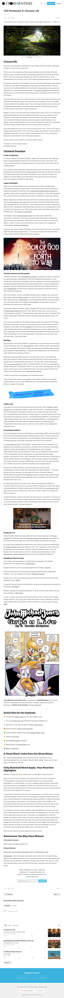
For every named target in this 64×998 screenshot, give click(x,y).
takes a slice (19, 717)
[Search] (41, 3)
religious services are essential (37, 538)
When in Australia (12, 748)
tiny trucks (15, 737)
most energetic (21, 744)
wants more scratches (25, 729)
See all (7, 962)
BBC (5, 604)
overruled (27, 346)
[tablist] (10, 905)
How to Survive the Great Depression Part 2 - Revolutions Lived (26, 852)
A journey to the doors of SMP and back (14, 932)
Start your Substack (28, 990)
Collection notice (42, 987)
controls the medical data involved (42, 191)
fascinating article (12, 444)
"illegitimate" (23, 300)
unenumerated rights (24, 216)
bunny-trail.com (35, 705)
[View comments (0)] (8, 18)
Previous (9, 894)
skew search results (13, 311)
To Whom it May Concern (13, 952)
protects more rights (20, 202)
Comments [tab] (7, 905)
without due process (34, 371)
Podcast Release (9, 848)
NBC (18, 580)
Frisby (12, 944)
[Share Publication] (44, 3)
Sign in (59, 3)
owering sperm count (13, 547)
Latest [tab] (9, 925)
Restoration (29, 57)
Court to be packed (31, 302)
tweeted (28, 327)
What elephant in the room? (11, 943)
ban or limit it (10, 166)
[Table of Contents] (2, 499)
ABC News (19, 593)
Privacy (31, 987)
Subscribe (51, 3)
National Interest (38, 574)
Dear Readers (7, 954)
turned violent (31, 172)
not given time (16, 364)
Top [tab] (5, 925)
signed (24, 375)
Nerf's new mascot (36, 725)
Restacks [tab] (14, 905)
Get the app (40, 990)
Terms (36, 987)
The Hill (47, 568)
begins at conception (24, 212)
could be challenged (21, 225)
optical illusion (15, 741)
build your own (18, 721)
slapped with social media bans (15, 554)
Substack (24, 994)
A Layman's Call (9, 930)
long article (27, 379)
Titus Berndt (13, 933)
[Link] (1, 61)
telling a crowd (23, 297)
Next (55, 894)
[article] (32, 933)
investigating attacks (28, 277)
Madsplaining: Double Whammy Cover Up (18, 941)
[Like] (5, 18)
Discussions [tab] (15, 925)
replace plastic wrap (37, 733)
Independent (30, 564)
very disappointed (10, 289)
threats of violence (41, 90)
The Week (15, 587)
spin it (37, 234)
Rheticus (29, 475)
